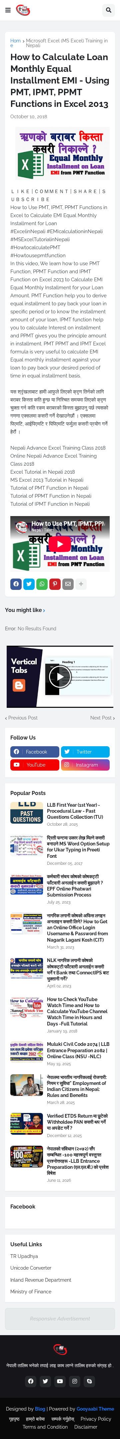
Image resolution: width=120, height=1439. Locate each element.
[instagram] (74, 1381)
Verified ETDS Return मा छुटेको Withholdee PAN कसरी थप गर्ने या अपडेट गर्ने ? (77, 1122)
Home (15, 43)
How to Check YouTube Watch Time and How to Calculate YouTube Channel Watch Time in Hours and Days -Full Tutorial (77, 1011)
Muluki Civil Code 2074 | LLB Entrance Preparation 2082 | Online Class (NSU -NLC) (78, 1050)
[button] (8, 10)
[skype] (89, 1381)
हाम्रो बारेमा (35, 1419)
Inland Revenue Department (40, 1280)
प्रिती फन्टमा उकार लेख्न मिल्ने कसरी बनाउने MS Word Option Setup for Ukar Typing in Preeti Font (78, 847)
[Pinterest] (55, 584)
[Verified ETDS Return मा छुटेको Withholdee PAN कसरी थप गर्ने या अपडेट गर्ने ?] (26, 1124)
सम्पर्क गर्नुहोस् (62, 1419)
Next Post (101, 718)
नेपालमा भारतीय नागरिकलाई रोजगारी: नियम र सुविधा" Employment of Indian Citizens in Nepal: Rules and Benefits (77, 1086)
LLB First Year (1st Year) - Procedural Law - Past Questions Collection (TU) (75, 811)
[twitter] (45, 1381)
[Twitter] (29, 584)
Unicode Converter (30, 1268)
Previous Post (23, 718)
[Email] (68, 584)
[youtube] (60, 1381)
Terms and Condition (45, 1427)
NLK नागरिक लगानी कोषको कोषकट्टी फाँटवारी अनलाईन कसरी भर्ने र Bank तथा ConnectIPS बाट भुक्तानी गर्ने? (78, 969)
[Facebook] (16, 584)
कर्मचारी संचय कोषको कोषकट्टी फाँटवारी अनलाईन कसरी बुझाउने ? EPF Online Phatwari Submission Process (75, 886)
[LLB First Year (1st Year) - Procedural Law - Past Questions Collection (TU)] (26, 813)
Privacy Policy (96, 1419)
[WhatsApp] (42, 584)
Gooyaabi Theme (95, 1409)
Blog (40, 1409)
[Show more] (81, 584)
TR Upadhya (24, 1256)
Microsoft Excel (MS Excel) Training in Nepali (67, 43)
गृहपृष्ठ (14, 1419)
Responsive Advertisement (60, 1319)
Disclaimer (85, 1427)
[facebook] (30, 1381)
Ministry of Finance (30, 1291)
